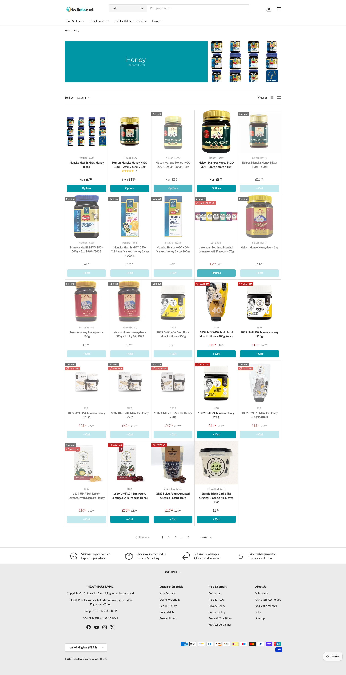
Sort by (69, 97)
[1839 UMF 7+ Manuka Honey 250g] (216, 382)
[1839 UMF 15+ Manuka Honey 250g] (86, 382)
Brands (156, 21)
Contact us (215, 593)
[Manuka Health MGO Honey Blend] (86, 131)
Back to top (171, 571)
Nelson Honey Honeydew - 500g (86, 334)
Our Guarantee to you (268, 599)
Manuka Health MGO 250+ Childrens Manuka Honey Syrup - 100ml (130, 251)
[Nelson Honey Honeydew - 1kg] (259, 216)
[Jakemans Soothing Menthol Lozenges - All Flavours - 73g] (216, 216)
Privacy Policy (217, 605)
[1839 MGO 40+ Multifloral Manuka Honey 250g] (173, 301)
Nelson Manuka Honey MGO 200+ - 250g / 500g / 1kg (173, 164)
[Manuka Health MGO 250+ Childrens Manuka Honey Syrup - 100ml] (129, 216)
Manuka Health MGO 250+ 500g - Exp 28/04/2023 (86, 249)
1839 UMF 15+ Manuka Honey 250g (86, 415)
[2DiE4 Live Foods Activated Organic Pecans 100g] (173, 462)
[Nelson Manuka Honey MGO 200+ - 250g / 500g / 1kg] (173, 131)
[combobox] (179, 8)
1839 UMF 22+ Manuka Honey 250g (173, 415)
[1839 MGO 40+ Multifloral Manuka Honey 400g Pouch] (216, 301)
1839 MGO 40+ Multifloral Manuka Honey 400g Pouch (216, 334)
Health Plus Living (80, 659)
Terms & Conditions (220, 618)
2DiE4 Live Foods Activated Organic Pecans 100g (173, 495)
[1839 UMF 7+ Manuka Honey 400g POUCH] (259, 382)
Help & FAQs (216, 599)
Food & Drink (73, 21)
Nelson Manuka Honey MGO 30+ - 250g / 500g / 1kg (216, 164)
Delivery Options (170, 599)
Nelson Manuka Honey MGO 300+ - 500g (259, 164)
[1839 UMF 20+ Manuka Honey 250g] (129, 382)
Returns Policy (168, 605)
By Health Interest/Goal (129, 21)
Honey (76, 30)
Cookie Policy (217, 612)
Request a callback (266, 605)
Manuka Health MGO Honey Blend (86, 164)
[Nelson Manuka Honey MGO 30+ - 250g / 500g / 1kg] (216, 131)
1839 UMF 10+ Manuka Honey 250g (259, 334)
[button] (279, 9)
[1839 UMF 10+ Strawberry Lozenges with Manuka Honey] (129, 462)
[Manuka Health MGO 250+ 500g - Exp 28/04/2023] (86, 216)
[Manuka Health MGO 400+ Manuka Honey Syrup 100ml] (173, 216)
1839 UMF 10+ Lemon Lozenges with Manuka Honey (86, 495)
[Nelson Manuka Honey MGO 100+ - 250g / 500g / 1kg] (129, 131)
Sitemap (260, 618)
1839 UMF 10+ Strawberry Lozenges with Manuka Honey (130, 495)
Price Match (167, 612)
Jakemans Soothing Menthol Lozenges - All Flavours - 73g (216, 249)
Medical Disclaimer (220, 624)
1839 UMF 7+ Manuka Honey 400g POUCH (259, 415)
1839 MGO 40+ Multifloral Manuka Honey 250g (173, 334)
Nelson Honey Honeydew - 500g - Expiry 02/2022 (130, 334)
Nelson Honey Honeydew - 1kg (259, 247)
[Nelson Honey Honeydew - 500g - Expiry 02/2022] (129, 301)
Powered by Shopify (98, 659)
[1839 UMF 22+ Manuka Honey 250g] (173, 382)
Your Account (167, 593)
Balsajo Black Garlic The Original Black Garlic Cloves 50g (216, 497)
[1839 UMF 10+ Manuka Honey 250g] (259, 301)
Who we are (262, 593)
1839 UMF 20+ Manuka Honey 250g (130, 415)
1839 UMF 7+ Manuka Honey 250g (216, 415)
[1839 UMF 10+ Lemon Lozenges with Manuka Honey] (86, 462)
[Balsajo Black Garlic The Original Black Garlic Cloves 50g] (216, 462)
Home (67, 30)
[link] (142, 537)
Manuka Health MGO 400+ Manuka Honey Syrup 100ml (173, 249)
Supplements (98, 21)
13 (188, 537)
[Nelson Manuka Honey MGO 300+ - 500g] (259, 131)
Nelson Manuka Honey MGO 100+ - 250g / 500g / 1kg (129, 164)
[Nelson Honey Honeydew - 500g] (86, 301)
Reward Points (168, 618)
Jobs (258, 612)
